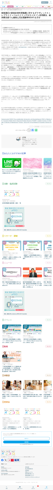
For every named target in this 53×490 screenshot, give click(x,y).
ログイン (26, 438)
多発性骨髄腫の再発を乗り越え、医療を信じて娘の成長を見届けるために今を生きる (32, 396)
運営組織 (27, 467)
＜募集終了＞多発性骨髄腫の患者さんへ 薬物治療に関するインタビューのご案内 (32, 256)
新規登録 (26, 442)
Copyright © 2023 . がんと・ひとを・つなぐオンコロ (26, 482)
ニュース (5, 9)
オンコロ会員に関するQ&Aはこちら (26, 444)
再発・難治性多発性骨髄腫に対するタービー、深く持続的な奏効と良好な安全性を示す (11, 283)
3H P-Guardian (4, 473)
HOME (2, 9)
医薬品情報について (29, 475)
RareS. (2, 466)
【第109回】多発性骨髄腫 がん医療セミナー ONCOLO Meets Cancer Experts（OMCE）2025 (11, 340)
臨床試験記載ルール (29, 473)
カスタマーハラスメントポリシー (32, 477)
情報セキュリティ (29, 472)
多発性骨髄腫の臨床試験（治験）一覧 (11, 203)
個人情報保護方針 (29, 468)
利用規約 (27, 470)
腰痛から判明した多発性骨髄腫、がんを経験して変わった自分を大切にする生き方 (11, 396)
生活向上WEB (4, 470)
